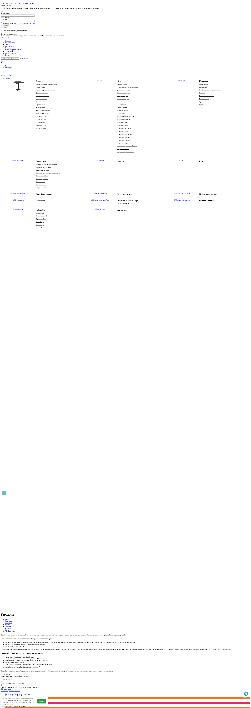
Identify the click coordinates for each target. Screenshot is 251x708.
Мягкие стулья (122, 107)
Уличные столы (40, 182)
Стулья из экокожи (123, 149)
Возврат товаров (10, 53)
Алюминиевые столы (42, 96)
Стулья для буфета (123, 125)
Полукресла (121, 113)
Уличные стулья (41, 185)
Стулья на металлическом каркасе (128, 87)
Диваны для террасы (42, 170)
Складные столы (41, 125)
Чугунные (202, 104)
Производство (9, 46)
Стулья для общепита (124, 140)
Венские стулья (122, 104)
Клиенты (8, 41)
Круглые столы (40, 104)
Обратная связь (10, 631)
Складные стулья (122, 96)
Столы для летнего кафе (43, 167)
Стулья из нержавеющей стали (127, 146)
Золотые (202, 93)
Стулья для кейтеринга (124, 134)
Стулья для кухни (123, 137)
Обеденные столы (41, 107)
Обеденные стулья (123, 110)
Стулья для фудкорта (124, 143)
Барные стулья (122, 84)
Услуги (7, 630)
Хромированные (204, 102)
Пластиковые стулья (123, 93)
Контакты (8, 48)
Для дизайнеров (10, 42)
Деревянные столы (42, 93)
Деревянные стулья (123, 90)
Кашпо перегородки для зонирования (48, 173)
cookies (30, 702)
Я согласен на (19, 23)
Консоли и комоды (123, 203)
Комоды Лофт (40, 213)
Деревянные (203, 87)
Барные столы (40, 87)
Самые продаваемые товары (10, 691)
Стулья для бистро (123, 122)
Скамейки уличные (42, 179)
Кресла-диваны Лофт (42, 216)
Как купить (8, 623)
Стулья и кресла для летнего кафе (46, 164)
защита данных (8, 704)
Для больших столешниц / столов (210, 90)
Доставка (8, 624)
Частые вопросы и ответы (13, 50)
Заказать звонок (29, 3)
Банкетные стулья (123, 99)
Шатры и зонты (41, 188)
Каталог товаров (6, 75)
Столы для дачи (41, 119)
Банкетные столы (41, 99)
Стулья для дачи (122, 131)
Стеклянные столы (41, 116)
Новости (7, 55)
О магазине (8, 621)
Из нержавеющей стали (206, 96)
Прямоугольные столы (43, 113)
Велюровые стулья (123, 102)
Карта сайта (9, 51)
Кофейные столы (41, 128)
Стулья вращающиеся (124, 119)
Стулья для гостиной (124, 128)
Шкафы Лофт (40, 228)
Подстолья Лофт (41, 219)
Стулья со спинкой (123, 155)
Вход (6, 66)
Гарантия (8, 626)
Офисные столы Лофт (43, 110)
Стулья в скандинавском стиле (127, 116)
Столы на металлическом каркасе (46, 84)
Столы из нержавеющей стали (45, 90)
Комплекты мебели (42, 176)
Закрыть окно (5, 37)
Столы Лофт (40, 222)
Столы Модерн (40, 122)
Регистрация (9, 67)
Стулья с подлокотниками (125, 152)
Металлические (204, 99)
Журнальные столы (42, 102)
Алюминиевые (203, 84)
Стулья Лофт (40, 225)
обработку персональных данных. (23, 23)
